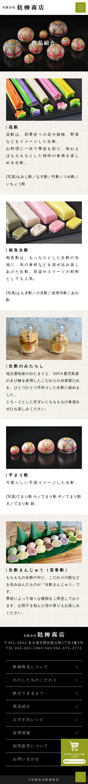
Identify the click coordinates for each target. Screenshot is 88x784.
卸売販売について (31, 746)
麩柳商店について (31, 667)
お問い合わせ (26, 759)
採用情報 (22, 733)
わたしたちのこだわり (35, 680)
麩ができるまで (28, 693)
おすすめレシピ (28, 719)
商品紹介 (22, 706)
